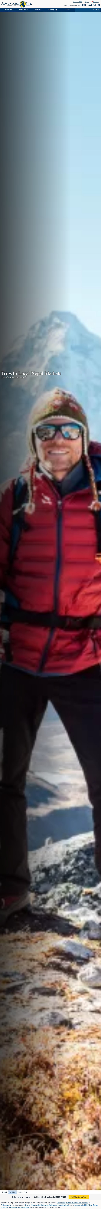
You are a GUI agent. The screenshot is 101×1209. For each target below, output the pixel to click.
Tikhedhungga (6, 1205)
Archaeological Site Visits (83, 1205)
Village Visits (35, 1205)
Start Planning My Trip (78, 1197)
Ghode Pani (76, 1203)
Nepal (4, 1192)
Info (26, 1192)
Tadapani (84, 1203)
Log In (87, 2)
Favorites (96, 2)
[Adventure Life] (16, 3)
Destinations (8, 9)
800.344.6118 (90, 5)
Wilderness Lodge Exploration (59, 1205)
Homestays (45, 1205)
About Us (38, 9)
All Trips (12, 1192)
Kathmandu (61, 1203)
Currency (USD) (77, 2)
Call (59, 1197)
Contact (67, 9)
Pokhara (69, 1203)
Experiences (23, 9)
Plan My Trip (52, 9)
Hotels (20, 1192)
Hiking (27, 1205)
